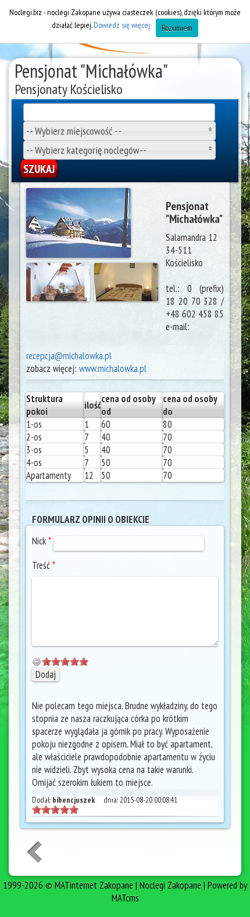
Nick (41, 541)
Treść (43, 565)
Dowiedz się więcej (122, 25)
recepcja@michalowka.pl (69, 355)
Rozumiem (177, 28)
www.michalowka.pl (113, 368)
